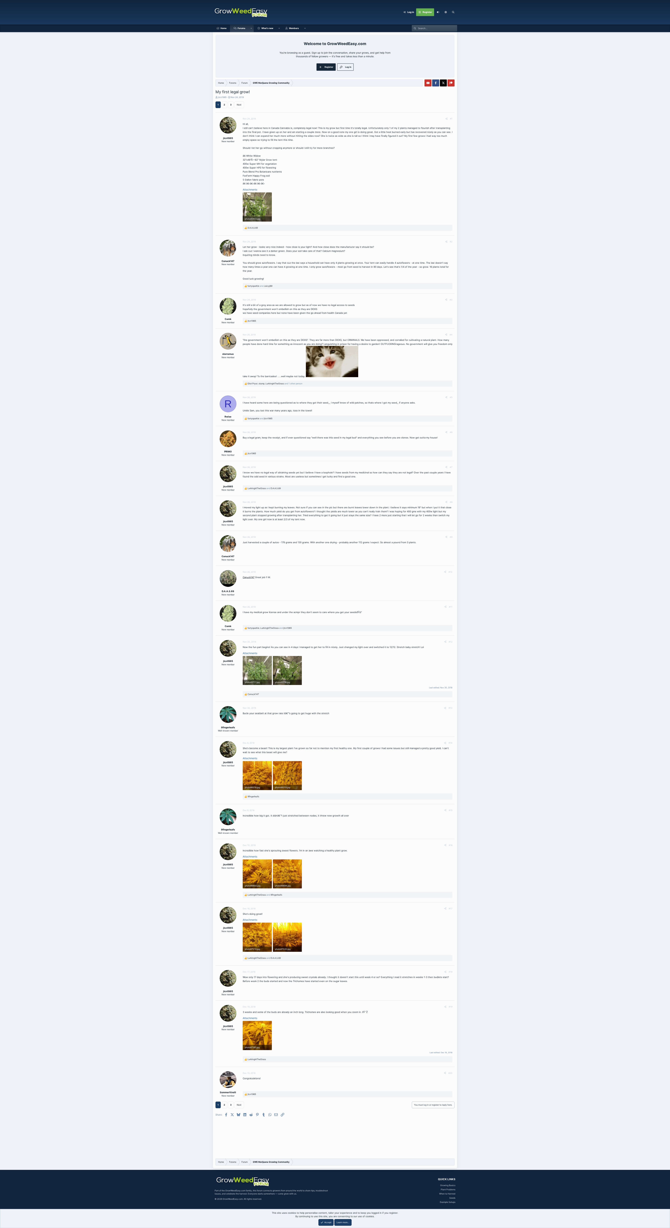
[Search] (453, 12)
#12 (450, 641)
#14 (450, 743)
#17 (450, 908)
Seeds (452, 1198)
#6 (451, 432)
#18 (450, 971)
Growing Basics (447, 1185)
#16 (450, 845)
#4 (451, 334)
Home (223, 28)
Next (239, 104)
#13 (450, 708)
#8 (451, 502)
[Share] (446, 119)
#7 (451, 467)
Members (294, 28)
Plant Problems (448, 1189)
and (260, 286)
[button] (445, 12)
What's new (267, 28)
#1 (451, 118)
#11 (450, 607)
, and (270, 628)
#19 (450, 1006)
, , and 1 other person (275, 383)
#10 (450, 572)
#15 (450, 810)
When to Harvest (447, 1193)
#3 (451, 299)
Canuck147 (248, 577)
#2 (451, 241)
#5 (451, 397)
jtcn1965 (222, 97)
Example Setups (447, 1202)
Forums (241, 28)
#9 (451, 537)
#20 (450, 1073)
